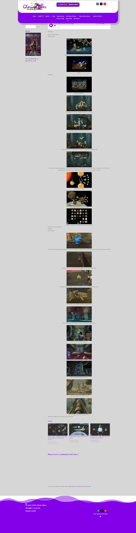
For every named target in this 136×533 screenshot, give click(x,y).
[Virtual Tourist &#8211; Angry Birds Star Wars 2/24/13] (79, 429)
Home (34, 16)
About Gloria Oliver (84, 16)
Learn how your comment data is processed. (79, 486)
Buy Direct (77, 18)
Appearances (60, 16)
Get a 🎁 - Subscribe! (69, 4)
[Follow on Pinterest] (105, 4)
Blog (54, 16)
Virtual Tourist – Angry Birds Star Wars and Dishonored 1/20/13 (100, 437)
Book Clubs (69, 18)
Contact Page (60, 18)
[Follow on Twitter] (101, 4)
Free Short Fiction (71, 16)
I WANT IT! (41, 16)
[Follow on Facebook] (97, 4)
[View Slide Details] (33, 44)
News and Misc (97, 16)
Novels (47, 16)
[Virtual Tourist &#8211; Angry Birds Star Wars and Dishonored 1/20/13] (100, 429)
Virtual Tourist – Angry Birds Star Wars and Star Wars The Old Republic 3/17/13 (57, 438)
